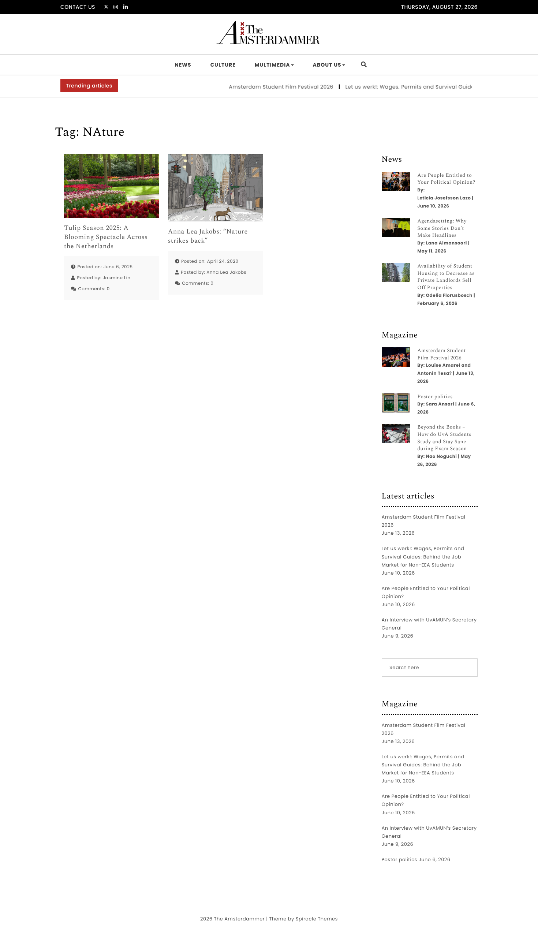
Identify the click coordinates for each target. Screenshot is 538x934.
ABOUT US (327, 64)
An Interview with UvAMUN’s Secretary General (429, 623)
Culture (223, 64)
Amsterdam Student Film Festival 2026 (270, 86)
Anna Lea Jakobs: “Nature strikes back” (208, 236)
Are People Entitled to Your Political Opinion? (446, 179)
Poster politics (435, 397)
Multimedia (272, 64)
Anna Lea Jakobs (226, 272)
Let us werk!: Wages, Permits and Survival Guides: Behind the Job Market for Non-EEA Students (423, 556)
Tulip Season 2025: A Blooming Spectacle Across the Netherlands (105, 237)
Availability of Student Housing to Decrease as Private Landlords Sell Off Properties (445, 277)
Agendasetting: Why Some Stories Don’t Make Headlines (441, 228)
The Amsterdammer (239, 918)
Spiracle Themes (317, 918)
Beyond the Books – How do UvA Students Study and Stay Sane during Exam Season (444, 438)
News (183, 64)
